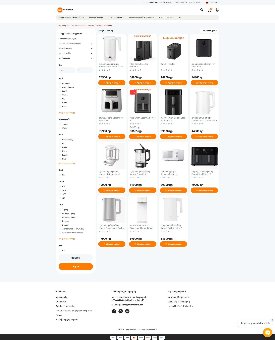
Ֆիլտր (76, 266)
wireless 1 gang (68, 213)
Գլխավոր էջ (63, 25)
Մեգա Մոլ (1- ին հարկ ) (179, 301)
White (64, 103)
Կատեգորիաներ (78, 25)
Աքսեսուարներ (116, 17)
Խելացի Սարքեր (96, 17)
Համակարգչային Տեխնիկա (140, 17)
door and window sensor (72, 232)
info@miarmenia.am (132, 304)
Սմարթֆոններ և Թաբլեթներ (70, 17)
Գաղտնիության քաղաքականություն (74, 310)
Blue (64, 159)
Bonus (59, 315)
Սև (63, 99)
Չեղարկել (75, 257)
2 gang (65, 225)
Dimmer (65, 221)
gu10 (64, 190)
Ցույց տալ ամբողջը (67, 112)
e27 (63, 198)
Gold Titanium (68, 87)
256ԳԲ (65, 128)
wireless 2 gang (68, 217)
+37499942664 (124, 297)
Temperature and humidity (73, 229)
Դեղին (64, 95)
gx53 (64, 194)
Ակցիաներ (61, 301)
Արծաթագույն (68, 139)
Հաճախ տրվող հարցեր (67, 319)
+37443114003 (119, 300)
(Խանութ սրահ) (139, 297)
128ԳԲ (65, 124)
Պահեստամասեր (166, 17)
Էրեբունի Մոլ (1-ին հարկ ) (180, 306)
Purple (65, 91)
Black (64, 106)
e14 (63, 186)
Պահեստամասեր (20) (67, 38)
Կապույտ (66, 83)
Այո (63, 250)
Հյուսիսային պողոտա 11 (179, 297)
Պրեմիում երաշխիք (65, 306)
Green (64, 147)
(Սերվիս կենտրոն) (135, 300)
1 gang (65, 209)
